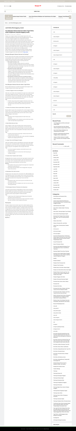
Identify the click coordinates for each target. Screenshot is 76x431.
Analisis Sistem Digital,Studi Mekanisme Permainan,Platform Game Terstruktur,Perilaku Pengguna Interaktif (62, 202)
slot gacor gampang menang (58, 326)
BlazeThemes (46, 428)
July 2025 (55, 169)
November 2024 (56, 187)
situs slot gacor (56, 36)
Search (54, 114)
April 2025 (55, 175)
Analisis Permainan (57, 198)
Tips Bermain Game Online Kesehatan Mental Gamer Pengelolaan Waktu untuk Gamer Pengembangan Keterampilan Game (61, 404)
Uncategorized (56, 417)
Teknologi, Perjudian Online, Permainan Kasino (62, 401)
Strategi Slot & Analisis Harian (59, 366)
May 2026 (55, 153)
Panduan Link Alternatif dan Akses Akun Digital (62, 269)
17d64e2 (7, 34)
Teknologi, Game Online (57, 392)
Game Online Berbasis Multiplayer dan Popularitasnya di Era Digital (32, 16)
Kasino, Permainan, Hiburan (58, 244)
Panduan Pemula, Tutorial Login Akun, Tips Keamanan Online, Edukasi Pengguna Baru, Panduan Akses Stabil (61, 273)
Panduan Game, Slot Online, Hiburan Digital (61, 267)
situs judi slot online (57, 312)
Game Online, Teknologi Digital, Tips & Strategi (62, 211)
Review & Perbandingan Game (58, 303)
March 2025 (55, 178)
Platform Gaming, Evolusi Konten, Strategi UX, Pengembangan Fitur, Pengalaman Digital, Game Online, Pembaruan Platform (61, 296)
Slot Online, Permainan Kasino (59, 351)
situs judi (55, 306)
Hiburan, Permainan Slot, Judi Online (60, 223)
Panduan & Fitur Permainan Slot (59, 262)
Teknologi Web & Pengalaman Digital (60, 390)
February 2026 (56, 157)
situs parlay (55, 77)
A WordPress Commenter (58, 146)
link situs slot (56, 41)
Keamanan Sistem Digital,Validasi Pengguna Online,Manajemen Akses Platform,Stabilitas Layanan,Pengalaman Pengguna (61, 255)
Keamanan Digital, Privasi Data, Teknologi (61, 251)
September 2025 (56, 166)
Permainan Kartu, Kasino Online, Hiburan (60, 281)
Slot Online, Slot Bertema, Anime (59, 357)
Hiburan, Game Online (57, 220)
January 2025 (55, 182)
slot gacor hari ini (56, 328)
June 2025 (55, 171)
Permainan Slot (56, 283)
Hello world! (67, 146)
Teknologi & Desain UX (57, 373)
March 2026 (55, 155)
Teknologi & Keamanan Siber (58, 380)
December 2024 (56, 185)
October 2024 (55, 189)
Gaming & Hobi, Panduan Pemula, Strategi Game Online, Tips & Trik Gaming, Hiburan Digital (61, 217)
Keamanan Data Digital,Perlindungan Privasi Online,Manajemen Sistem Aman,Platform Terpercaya (61, 247)
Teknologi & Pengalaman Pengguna (59, 382)
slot (54, 32)
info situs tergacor (56, 233)
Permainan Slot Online (57, 286)
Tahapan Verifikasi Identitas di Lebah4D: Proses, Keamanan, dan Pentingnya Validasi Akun (62, 138)
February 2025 (56, 180)
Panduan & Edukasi (57, 260)
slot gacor (55, 45)
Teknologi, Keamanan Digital (58, 398)
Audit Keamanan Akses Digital (59, 205)
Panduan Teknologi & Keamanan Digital (60, 279)
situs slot (55, 315)
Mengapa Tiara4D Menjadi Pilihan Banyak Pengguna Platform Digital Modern (50, 1)
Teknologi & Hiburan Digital (58, 377)
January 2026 (55, 159)
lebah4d (54, 258)
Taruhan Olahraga (56, 368)
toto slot (55, 100)
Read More (7, 217)
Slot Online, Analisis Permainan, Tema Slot (61, 344)
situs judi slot (56, 308)
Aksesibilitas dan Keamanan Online (60, 196)
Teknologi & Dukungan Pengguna (59, 375)
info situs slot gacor (57, 231)
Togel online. (25, 52)
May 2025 (55, 173)
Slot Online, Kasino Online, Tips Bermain (60, 346)
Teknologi (55, 371)
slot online (55, 331)
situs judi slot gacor (57, 310)
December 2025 (56, 162)
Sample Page (37, 11)
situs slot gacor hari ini (57, 54)
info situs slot (56, 228)
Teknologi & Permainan (57, 384)
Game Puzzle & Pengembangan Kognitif (60, 213)
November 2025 (56, 164)
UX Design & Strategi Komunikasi (59, 420)
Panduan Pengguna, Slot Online (59, 276)
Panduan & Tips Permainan (58, 265)
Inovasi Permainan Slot (57, 241)
